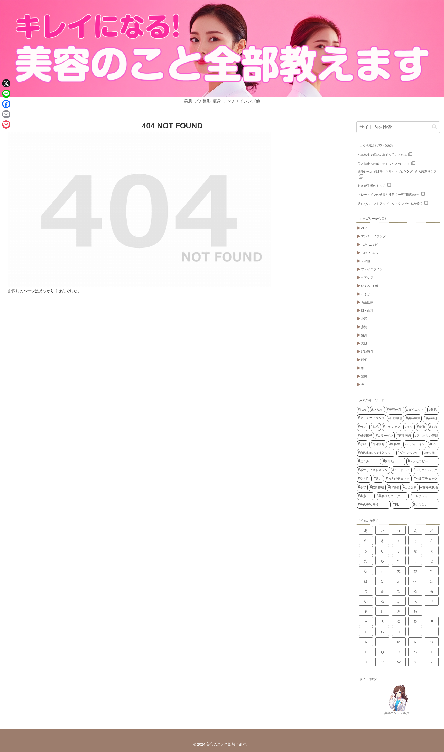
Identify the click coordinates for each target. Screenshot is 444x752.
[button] (434, 127)
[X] (6, 83)
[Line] (6, 94)
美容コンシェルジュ (398, 713)
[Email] (6, 114)
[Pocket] (6, 124)
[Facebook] (6, 104)
